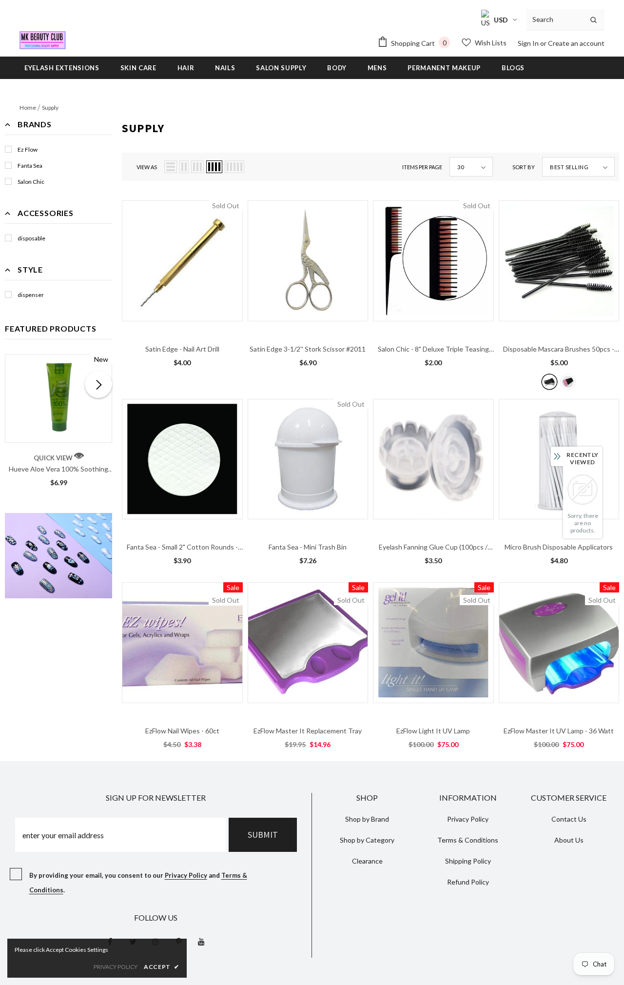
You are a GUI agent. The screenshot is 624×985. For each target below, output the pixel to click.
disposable (31, 238)
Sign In (529, 43)
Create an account (576, 43)
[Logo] (43, 40)
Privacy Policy (186, 875)
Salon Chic (31, 181)
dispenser (31, 294)
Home (28, 107)
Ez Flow (28, 149)
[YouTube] (201, 941)
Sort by (523, 167)
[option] (58, 423)
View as (146, 167)
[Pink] (568, 381)
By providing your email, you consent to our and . (138, 882)
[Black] (549, 381)
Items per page (422, 167)
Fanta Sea (30, 165)
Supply (50, 107)
